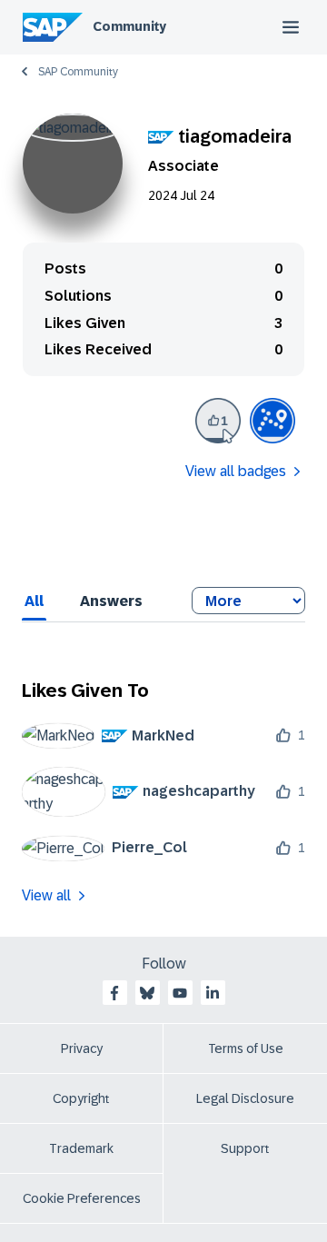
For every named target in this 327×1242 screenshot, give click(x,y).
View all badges (235, 471)
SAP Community (78, 71)
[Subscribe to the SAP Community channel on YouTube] (180, 993)
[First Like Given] (218, 420)
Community (129, 26)
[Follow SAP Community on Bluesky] (147, 993)
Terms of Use (245, 1048)
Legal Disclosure (245, 1098)
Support (245, 1148)
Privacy (82, 1048)
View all (46, 895)
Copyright (81, 1098)
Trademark (81, 1148)
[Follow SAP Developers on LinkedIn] (212, 993)
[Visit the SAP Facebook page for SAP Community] (114, 993)
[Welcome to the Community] (272, 420)
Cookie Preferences (82, 1198)
